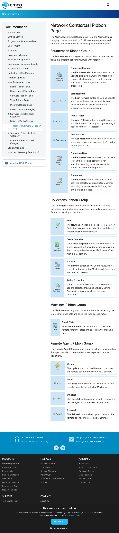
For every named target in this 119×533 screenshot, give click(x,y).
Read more (75, 515)
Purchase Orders (86, 471)
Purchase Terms (86, 478)
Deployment (14, 45)
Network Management (19, 59)
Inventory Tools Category (23, 109)
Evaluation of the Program (21, 73)
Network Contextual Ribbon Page (27, 127)
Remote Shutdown (10, 474)
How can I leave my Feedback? (23, 152)
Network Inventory (10, 482)
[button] (59, 528)
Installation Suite (9, 489)
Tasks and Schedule (17, 55)
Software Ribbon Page (21, 95)
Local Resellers (85, 474)
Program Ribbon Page (21, 105)
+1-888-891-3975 (32, 437)
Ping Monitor (8, 471)
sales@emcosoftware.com (90, 441)
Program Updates (16, 77)
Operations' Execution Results (23, 64)
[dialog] (59, 518)
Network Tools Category (22, 121)
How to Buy (84, 463)
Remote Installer (11, 14)
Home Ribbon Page (20, 86)
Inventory (12, 50)
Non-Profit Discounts (88, 467)
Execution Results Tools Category (22, 142)
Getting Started (15, 36)
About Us (44, 500)
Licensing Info (85, 482)
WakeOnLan (7, 478)
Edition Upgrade (16, 147)
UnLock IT (44, 482)
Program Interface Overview (22, 41)
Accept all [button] (59, 521)
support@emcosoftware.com (92, 437)
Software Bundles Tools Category (22, 115)
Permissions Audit (10, 486)
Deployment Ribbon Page (23, 91)
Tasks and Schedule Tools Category (23, 134)
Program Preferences (18, 68)
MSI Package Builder (11, 463)
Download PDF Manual (21, 163)
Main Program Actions (19, 82)
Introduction (14, 32)
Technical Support (10, 500)
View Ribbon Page (19, 100)
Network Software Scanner (52, 478)
